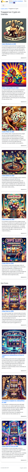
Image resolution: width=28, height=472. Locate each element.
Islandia (11, 2)
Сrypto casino (4, 8)
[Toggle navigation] (3, 5)
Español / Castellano (18, 1)
